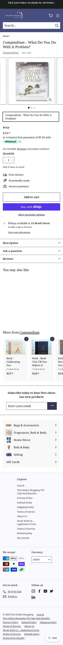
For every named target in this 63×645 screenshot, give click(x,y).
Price (6, 127)
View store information (19, 232)
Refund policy (24, 533)
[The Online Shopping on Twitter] (51, 591)
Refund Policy (24, 502)
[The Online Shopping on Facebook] (39, 591)
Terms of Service (26, 511)
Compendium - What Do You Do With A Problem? (28, 116)
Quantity (9, 153)
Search (20, 485)
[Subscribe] (52, 406)
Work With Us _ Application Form (26, 522)
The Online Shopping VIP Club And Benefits (30, 492)
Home (6, 36)
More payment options (31, 214)
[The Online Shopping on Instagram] (33, 591)
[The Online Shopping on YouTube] (45, 591)
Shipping (21, 148)
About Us (22, 516)
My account (23, 537)
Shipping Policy (25, 507)
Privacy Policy (24, 497)
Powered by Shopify (14, 638)
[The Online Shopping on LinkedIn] (33, 597)
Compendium (11, 52)
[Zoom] (50, 100)
